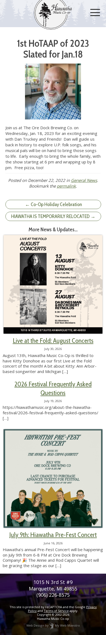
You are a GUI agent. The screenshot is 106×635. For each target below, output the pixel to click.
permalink (66, 186)
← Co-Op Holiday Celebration (53, 204)
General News (84, 180)
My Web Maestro (67, 625)
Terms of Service (56, 611)
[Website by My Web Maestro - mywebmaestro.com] (51, 625)
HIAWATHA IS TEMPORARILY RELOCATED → (53, 216)
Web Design (35, 625)
